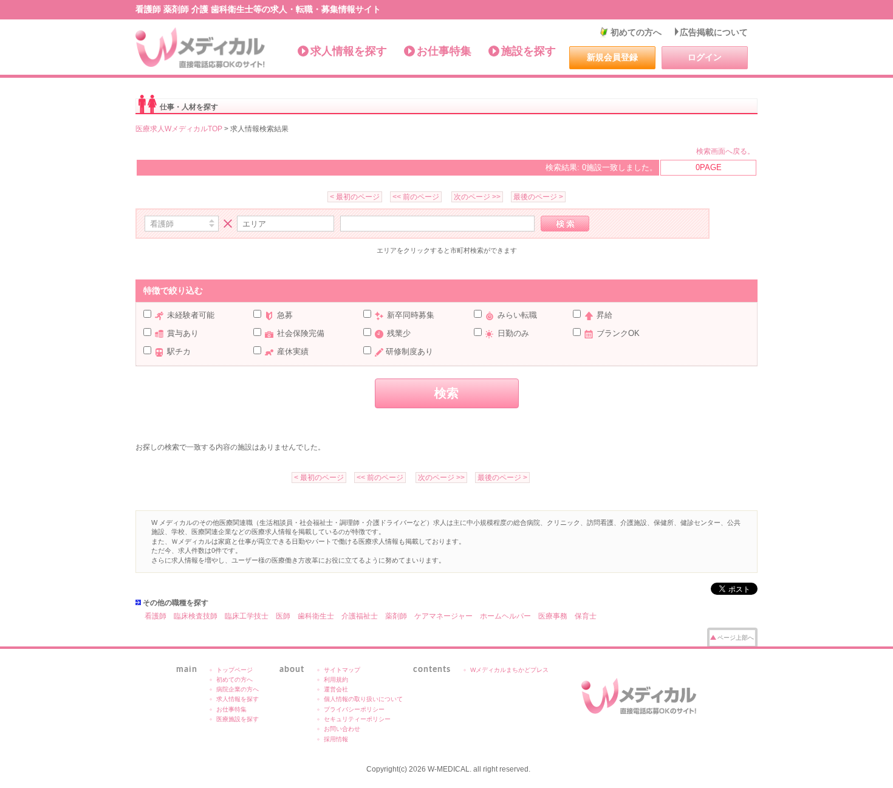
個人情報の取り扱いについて (363, 699)
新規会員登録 (612, 57)
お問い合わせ (342, 728)
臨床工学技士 (247, 616)
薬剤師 (396, 616)
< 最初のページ (355, 197)
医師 (283, 616)
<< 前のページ (415, 197)
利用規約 (336, 679)
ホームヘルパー (505, 616)
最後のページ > (538, 197)
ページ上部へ (735, 637)
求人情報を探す (348, 51)
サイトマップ (342, 669)
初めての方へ (636, 32)
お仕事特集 (444, 51)
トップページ (234, 669)
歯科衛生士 (316, 616)
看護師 (155, 616)
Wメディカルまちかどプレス (509, 669)
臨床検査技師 (195, 616)
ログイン (705, 57)
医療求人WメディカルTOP (178, 129)
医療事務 (552, 616)
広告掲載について (714, 32)
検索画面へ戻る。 (725, 151)
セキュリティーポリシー (357, 719)
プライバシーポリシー (354, 709)
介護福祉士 (359, 616)
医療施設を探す (237, 719)
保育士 (586, 616)
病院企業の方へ (237, 689)
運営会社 (336, 689)
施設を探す (528, 51)
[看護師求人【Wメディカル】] (200, 48)
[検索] (565, 223)
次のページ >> (477, 197)
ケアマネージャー (443, 616)
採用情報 (336, 739)
